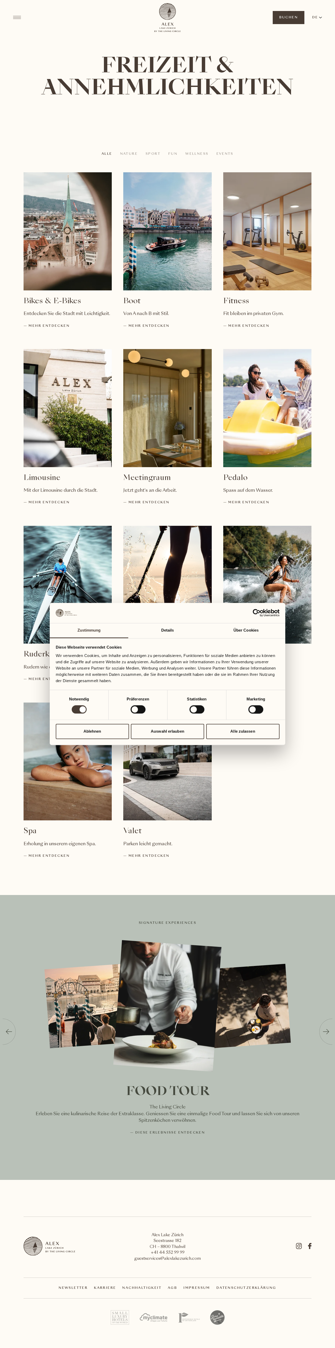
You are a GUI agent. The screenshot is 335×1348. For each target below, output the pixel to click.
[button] (9, 1032)
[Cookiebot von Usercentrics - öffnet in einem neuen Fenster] (257, 613)
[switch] (137, 709)
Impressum (196, 1288)
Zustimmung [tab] (89, 630)
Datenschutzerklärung (246, 1288)
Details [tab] (167, 630)
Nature (129, 154)
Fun (172, 154)
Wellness (196, 154)
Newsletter (73, 1288)
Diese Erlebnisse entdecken (170, 1132)
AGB (172, 1288)
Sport (153, 154)
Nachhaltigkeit (141, 1288)
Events (224, 154)
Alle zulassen (242, 731)
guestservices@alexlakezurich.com (167, 1259)
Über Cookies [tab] (246, 630)
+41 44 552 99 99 (168, 1253)
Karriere (105, 1288)
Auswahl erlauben (167, 731)
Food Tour (167, 1092)
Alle (107, 154)
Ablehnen (92, 731)
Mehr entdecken (49, 326)
